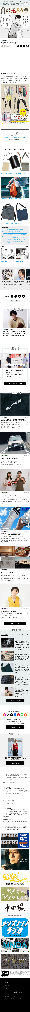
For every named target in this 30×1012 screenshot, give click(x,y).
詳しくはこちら (26, 3)
